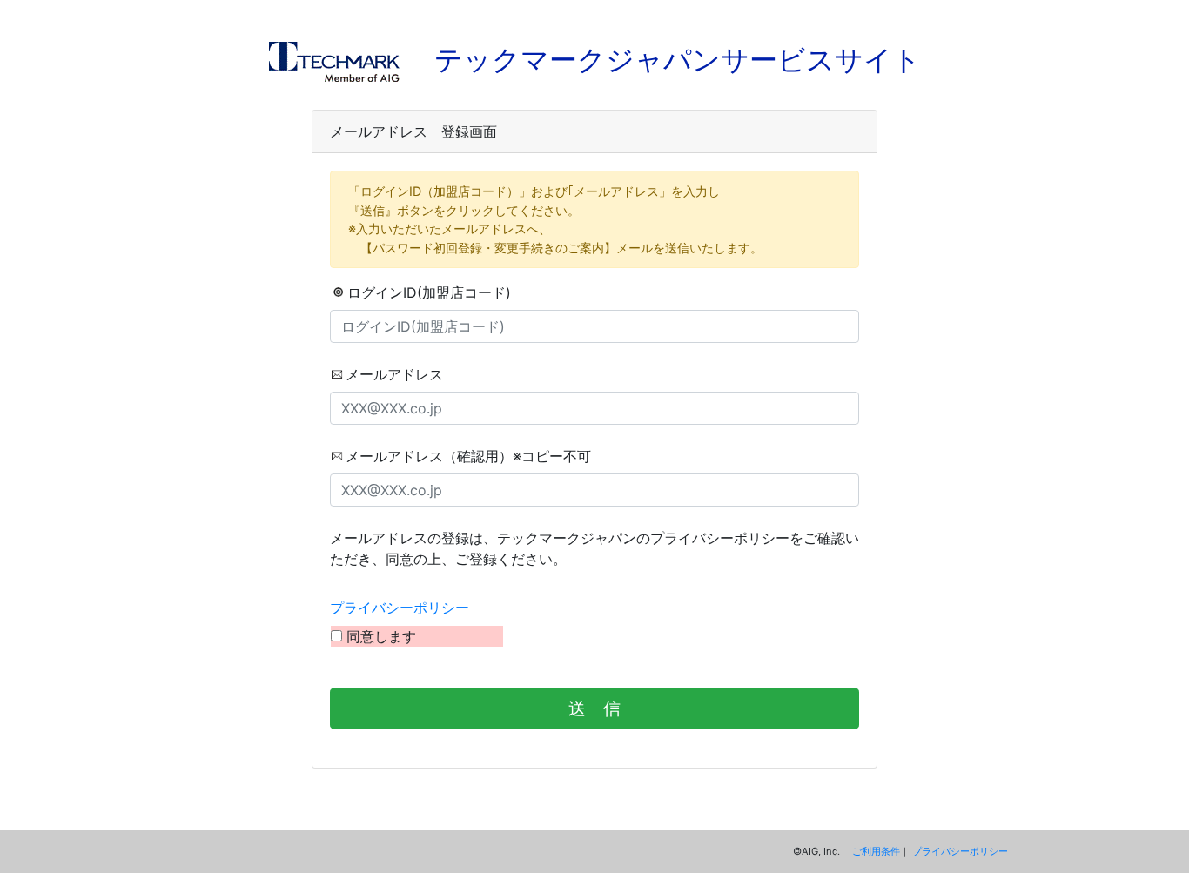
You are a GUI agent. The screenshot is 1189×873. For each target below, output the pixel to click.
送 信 (594, 708)
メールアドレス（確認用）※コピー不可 (468, 456)
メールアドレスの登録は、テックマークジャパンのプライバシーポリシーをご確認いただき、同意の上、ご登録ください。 (594, 548)
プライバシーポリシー (399, 607)
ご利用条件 (876, 851)
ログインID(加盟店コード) (429, 292)
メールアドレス (394, 374)
